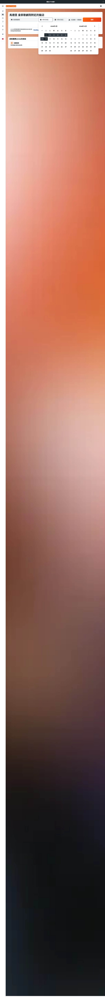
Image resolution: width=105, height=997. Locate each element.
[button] (103, 2)
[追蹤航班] (3, 29)
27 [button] (65, 47)
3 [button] (90, 35)
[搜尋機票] (3, 11)
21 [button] (42, 47)
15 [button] (46, 43)
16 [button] (50, 43)
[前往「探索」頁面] (3, 26)
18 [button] (57, 43)
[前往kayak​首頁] (11, 6)
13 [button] (65, 39)
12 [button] (61, 39)
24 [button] (54, 47)
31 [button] (90, 51)
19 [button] (61, 43)
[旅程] (3, 34)
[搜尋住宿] (3, 14)
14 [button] (42, 43)
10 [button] (54, 39)
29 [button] (46, 51)
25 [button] (58, 47)
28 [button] (42, 51)
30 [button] (50, 51)
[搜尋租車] (3, 18)
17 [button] (53, 43)
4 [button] (94, 35)
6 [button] (65, 35)
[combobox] (25, 20)
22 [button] (46, 47)
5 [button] (61, 35)
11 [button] (57, 39)
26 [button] (62, 47)
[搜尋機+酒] (3, 21)
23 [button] (50, 47)
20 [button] (66, 43)
